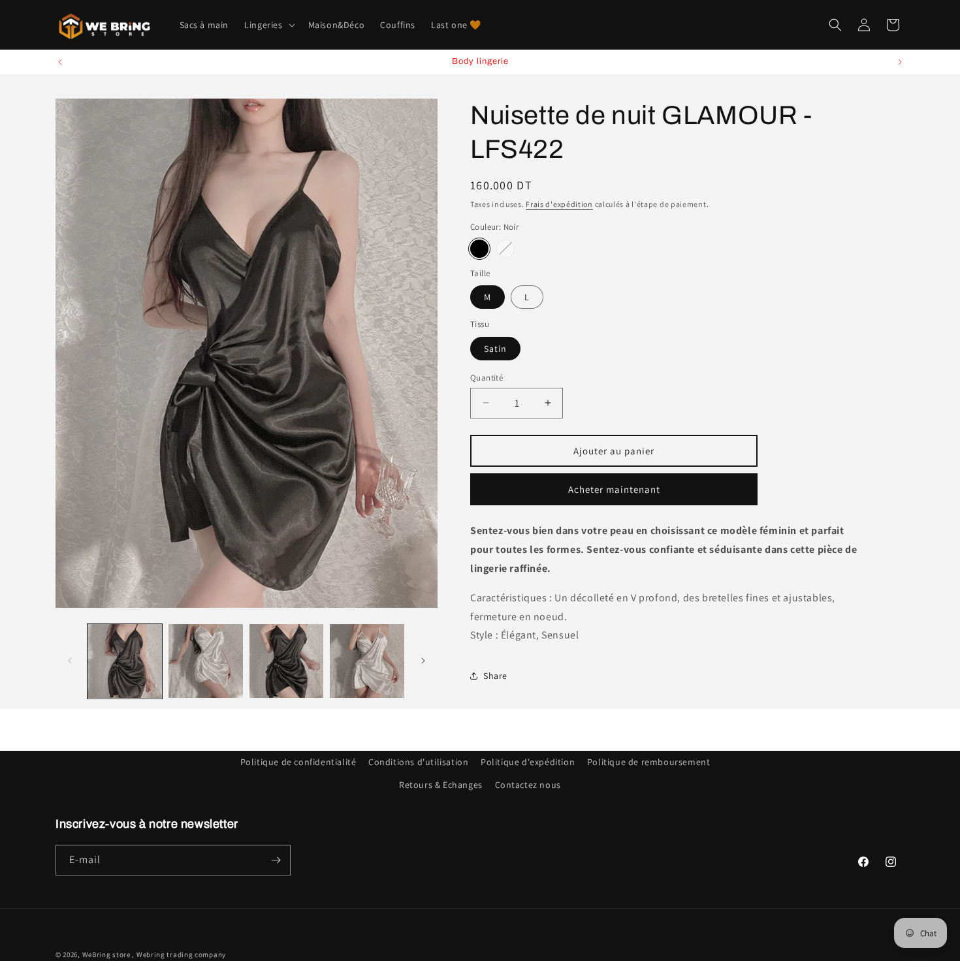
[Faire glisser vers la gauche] (70, 660)
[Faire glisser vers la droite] (423, 660)
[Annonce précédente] (60, 62)
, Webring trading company (179, 954)
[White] (505, 248)
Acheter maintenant (614, 488)
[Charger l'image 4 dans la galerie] (367, 661)
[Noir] (479, 248)
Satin (495, 348)
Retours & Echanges (441, 785)
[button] (268, 25)
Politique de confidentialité (298, 762)
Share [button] (495, 675)
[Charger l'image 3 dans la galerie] (286, 661)
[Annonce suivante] (900, 62)
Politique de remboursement (649, 762)
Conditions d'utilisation (418, 762)
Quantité (486, 377)
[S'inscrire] (275, 860)
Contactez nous (528, 785)
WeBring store (106, 954)
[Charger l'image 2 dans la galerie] (205, 661)
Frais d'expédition (559, 204)
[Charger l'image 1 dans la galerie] (125, 661)
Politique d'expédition (528, 762)
